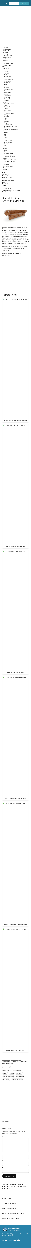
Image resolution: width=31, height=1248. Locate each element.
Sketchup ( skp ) (7, 65)
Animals (6, 70)
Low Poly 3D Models (8, 166)
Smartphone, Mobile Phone (11, 129)
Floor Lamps (7, 163)
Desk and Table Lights (9, 161)
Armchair (6, 132)
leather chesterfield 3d (17, 1079)
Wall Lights (6, 164)
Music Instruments (8, 79)
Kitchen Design (7, 155)
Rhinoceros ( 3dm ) (8, 63)
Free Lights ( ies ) (7, 177)
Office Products (8, 124)
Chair (5, 137)
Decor (4, 102)
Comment (5, 1136)
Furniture (5, 131)
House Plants (7, 111)
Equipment (6, 139)
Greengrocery (7, 151)
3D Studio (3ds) (7, 49)
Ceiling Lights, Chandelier (10, 159)
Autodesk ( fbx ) (7, 52)
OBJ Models (6, 62)
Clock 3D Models (8, 107)
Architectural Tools (8, 89)
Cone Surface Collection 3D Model (13, 1213)
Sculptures (6, 116)
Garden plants (7, 110)
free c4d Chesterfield (8, 1076)
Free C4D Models (11, 1240)
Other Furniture (8, 142)
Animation (5, 171)
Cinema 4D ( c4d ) (7, 55)
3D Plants (6, 87)
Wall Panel (6, 100)
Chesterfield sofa (17, 1070)
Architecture (6, 86)
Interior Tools (7, 97)
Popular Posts (6, 183)
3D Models (5, 66)
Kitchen (5, 148)
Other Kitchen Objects (9, 156)
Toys (4, 167)
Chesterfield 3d (7, 1070)
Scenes (4, 185)
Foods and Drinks (8, 74)
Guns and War (7, 76)
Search (24, 3)
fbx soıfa (12, 1073)
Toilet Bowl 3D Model (9, 1203)
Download (5, 175)
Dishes (5, 150)
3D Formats (5, 47)
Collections (5, 174)
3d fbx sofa (6, 1067)
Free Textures (6, 179)
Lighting (5, 158)
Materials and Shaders (8, 180)
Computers (6, 123)
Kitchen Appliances (8, 153)
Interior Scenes (7, 188)
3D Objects (6, 68)
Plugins (4, 182)
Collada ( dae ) (7, 57)
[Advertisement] (15, 27)
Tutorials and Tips (7, 191)
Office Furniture (8, 140)
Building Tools (7, 92)
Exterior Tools (7, 95)
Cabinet (6, 135)
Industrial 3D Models (9, 78)
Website (4, 1167)
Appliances (6, 121)
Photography (7, 127)
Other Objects (7, 81)
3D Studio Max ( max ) (8, 50)
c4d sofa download (15, 1067)
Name (4, 1154)
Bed (5, 134)
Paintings (6, 115)
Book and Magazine (9, 103)
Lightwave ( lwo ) (7, 58)
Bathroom (6, 91)
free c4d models (20, 1076)
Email (4, 1161)
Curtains (6, 108)
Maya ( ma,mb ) (7, 60)
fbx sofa (5, 1073)
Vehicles (5, 169)
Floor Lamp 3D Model (9, 1208)
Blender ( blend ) (7, 54)
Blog (3, 172)
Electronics (6, 119)
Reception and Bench (9, 143)
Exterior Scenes (7, 187)
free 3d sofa (19, 1073)
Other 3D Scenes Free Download (11, 190)
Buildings (6, 94)
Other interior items (9, 113)
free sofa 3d (6, 1079)
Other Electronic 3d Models (10, 126)
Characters (6, 71)
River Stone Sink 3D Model (10, 1218)
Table (5, 147)
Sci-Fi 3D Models (8, 82)
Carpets (6, 105)
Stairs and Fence (8, 99)
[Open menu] (6, 3)
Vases (5, 118)
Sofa (5, 145)
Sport (5, 84)
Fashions (6, 73)
